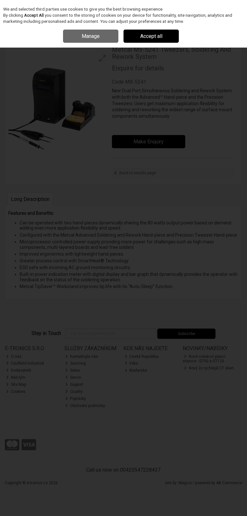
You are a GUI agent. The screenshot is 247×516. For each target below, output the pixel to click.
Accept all (151, 36)
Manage (91, 36)
